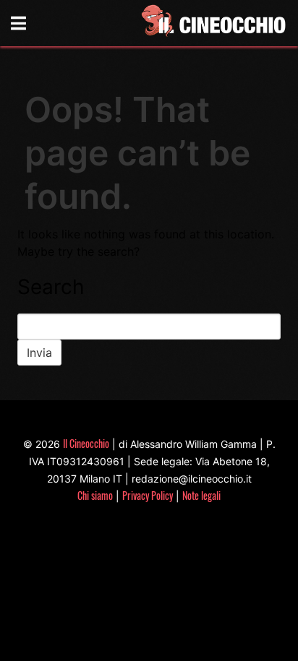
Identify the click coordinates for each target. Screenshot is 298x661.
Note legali (201, 495)
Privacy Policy (147, 495)
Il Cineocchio (86, 443)
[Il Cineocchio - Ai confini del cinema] (212, 23)
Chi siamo (95, 495)
